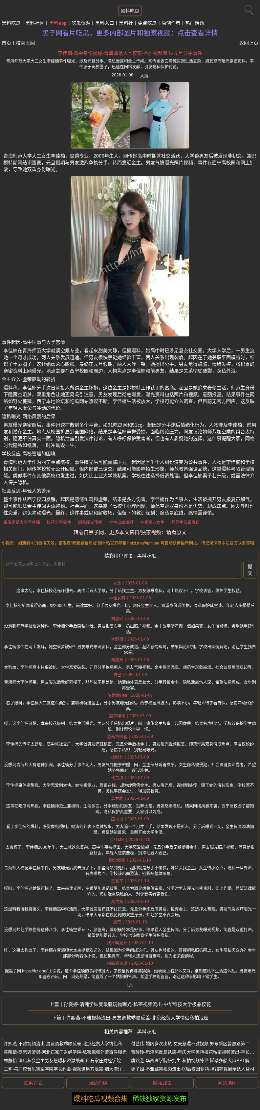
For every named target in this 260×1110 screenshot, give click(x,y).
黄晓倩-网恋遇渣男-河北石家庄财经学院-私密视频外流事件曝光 (65, 1052)
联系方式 (33, 1083)
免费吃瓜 (147, 23)
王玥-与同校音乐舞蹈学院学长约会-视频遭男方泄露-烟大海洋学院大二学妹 (76, 1068)
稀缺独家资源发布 (159, 1099)
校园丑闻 (25, 43)
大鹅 (144, 76)
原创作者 (170, 23)
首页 (6, 43)
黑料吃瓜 (130, 11)
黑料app (58, 23)
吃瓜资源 (80, 23)
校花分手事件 (59, 522)
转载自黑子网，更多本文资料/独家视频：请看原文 (130, 532)
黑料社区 (34, 23)
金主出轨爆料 (121, 522)
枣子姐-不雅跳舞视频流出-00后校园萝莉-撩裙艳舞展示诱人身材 (192, 1068)
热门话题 (194, 23)
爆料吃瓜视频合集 (100, 1099)
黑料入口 (104, 23)
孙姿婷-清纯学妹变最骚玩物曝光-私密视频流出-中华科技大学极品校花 (137, 1004)
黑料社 (126, 23)
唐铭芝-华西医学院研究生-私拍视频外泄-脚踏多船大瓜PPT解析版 (194, 1060)
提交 (249, 570)
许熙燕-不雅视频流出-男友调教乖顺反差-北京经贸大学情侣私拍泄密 (137, 1017)
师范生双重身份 (185, 522)
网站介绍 (97, 1083)
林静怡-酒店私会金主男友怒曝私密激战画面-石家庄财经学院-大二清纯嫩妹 (76, 1060)
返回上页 (248, 43)
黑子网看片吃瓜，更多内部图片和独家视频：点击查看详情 (130, 33)
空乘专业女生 (152, 522)
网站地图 (227, 1083)
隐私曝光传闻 (90, 522)
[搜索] (248, 8)
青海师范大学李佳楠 (21, 522)
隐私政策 (162, 1083)
